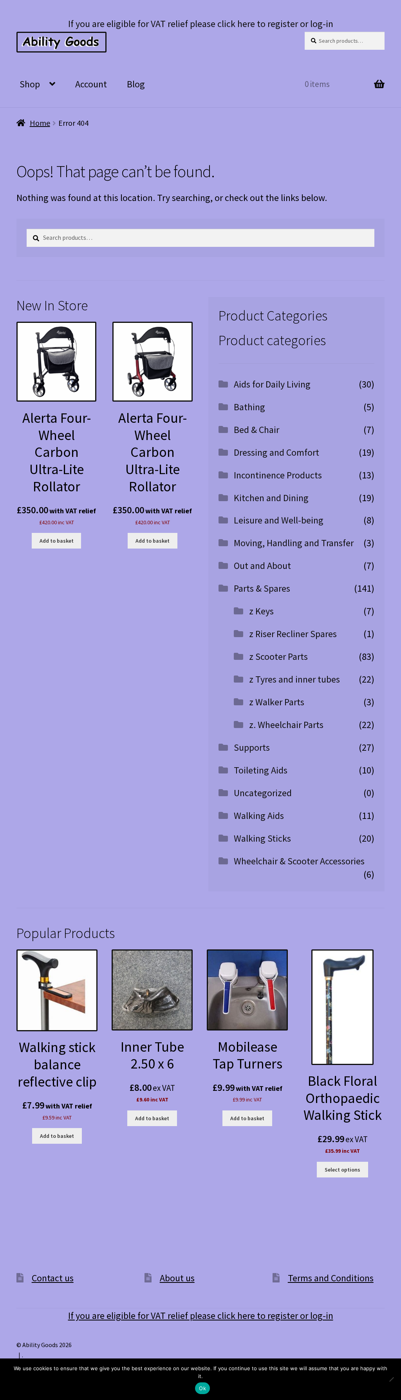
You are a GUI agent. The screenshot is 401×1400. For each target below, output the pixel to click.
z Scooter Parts (278, 656)
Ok (202, 1388)
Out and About (262, 566)
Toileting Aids (260, 770)
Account (91, 84)
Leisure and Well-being (278, 520)
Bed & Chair (256, 430)
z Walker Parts (276, 702)
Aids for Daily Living (272, 384)
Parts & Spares (262, 588)
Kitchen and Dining (271, 498)
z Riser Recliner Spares (293, 634)
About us (177, 1278)
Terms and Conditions (331, 1278)
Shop (30, 84)
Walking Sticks (262, 838)
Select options (342, 1169)
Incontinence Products (278, 475)
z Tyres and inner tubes (294, 679)
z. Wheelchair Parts (286, 725)
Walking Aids (259, 816)
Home (40, 123)
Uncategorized (263, 793)
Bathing (249, 407)
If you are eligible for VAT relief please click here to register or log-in (200, 24)
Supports (252, 747)
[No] (391, 1379)
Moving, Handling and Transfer (294, 543)
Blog (136, 84)
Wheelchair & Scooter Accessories (299, 861)
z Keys (261, 611)
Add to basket (57, 540)
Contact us (53, 1278)
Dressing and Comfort (276, 452)
